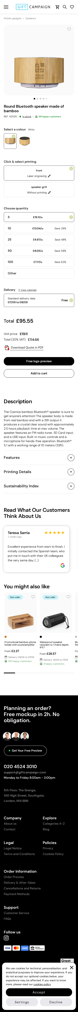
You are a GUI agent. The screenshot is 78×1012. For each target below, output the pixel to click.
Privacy (48, 848)
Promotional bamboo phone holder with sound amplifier (20, 643)
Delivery (20, 290)
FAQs (7, 919)
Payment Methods (17, 894)
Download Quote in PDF (27, 347)
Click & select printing (20, 162)
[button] (34, 98)
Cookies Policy (53, 854)
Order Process (14, 877)
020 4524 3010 (20, 766)
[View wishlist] (72, 7)
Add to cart (39, 373)
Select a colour (19, 129)
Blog (46, 829)
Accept (39, 992)
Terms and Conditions (19, 854)
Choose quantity (16, 208)
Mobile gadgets (12, 18)
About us (10, 824)
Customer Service (16, 913)
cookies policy (42, 984)
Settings (22, 1002)
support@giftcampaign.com (25, 772)
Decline (55, 1002)
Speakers (31, 18)
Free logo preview (39, 361)
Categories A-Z (54, 824)
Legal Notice (13, 848)
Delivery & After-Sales (19, 883)
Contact (9, 829)
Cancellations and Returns (22, 888)
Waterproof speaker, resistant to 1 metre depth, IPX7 (54, 644)
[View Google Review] (62, 565)
